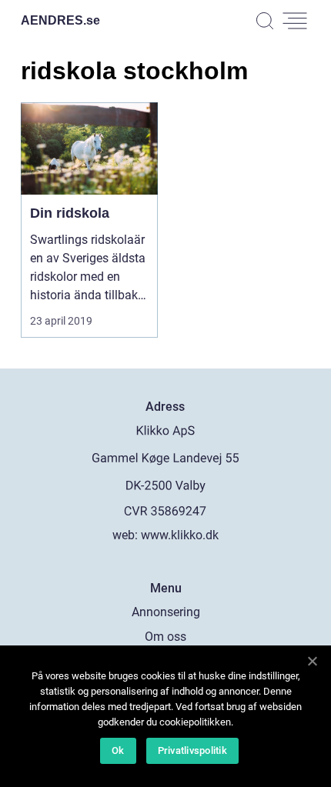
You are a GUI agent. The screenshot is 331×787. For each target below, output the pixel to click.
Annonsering (166, 612)
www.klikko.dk (180, 535)
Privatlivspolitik (192, 750)
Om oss (165, 636)
